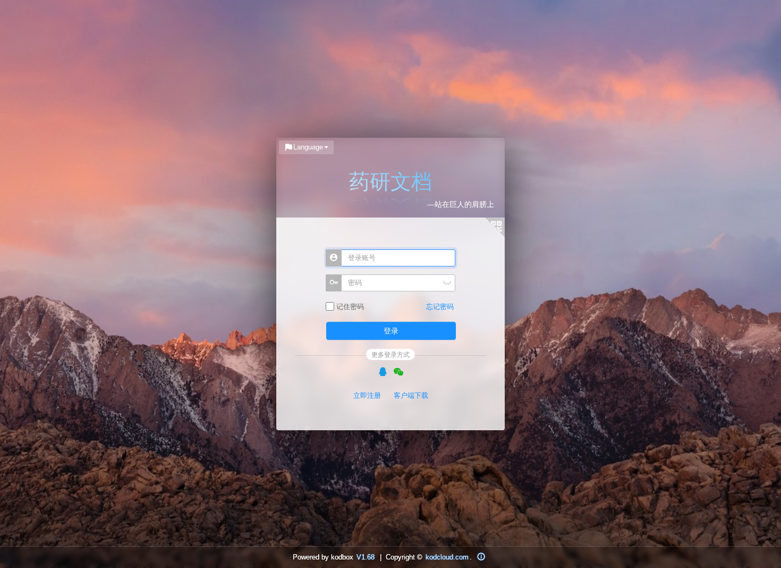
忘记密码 (440, 307)
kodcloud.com (447, 557)
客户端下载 (411, 395)
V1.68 (365, 557)
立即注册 (367, 395)
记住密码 (349, 307)
